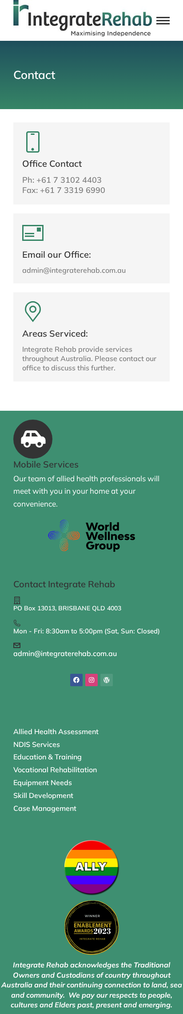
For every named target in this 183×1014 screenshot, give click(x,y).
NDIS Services (36, 744)
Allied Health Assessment (56, 731)
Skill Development (43, 795)
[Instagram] (91, 680)
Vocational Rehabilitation (55, 769)
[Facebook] (76, 680)
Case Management (44, 808)
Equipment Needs (42, 782)
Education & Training (47, 756)
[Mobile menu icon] (163, 20)
